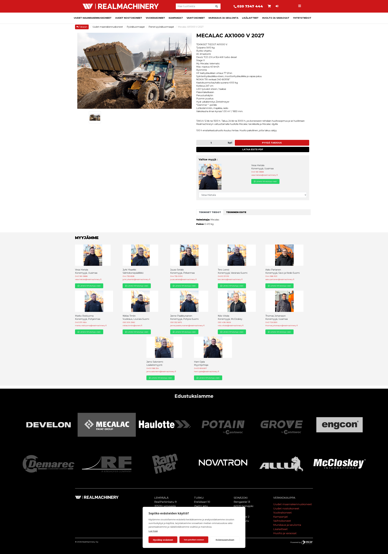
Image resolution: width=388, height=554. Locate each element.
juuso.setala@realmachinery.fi (183, 279)
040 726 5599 (271, 322)
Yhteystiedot (302, 18)
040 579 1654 (81, 322)
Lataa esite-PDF (252, 149)
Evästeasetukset (225, 539)
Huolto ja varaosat (275, 18)
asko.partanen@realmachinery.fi (279, 279)
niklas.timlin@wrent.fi (132, 325)
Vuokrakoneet (155, 18)
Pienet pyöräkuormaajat (162, 26)
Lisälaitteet (250, 18)
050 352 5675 (176, 322)
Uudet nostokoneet (128, 18)
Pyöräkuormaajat (136, 26)
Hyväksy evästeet (163, 539)
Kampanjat (176, 18)
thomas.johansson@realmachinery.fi (281, 325)
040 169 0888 (257, 172)
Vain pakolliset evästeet (194, 540)
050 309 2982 (129, 322)
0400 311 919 (223, 276)
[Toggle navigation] (300, 6)
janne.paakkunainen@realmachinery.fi (187, 325)
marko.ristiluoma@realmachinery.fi (91, 325)
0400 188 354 (152, 368)
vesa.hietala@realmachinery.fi (264, 175)
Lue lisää (153, 530)
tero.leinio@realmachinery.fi (230, 279)
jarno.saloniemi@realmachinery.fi (161, 371)
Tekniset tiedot (210, 212)
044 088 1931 (271, 276)
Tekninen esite (236, 212)
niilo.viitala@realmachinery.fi (230, 325)
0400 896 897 (200, 368)
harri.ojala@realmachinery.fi (206, 371)
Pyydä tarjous (272, 142)
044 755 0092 (176, 276)
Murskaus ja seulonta (223, 18)
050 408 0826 (224, 322)
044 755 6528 (128, 276)
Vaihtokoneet (196, 18)
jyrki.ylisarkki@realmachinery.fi (136, 279)
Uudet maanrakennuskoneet (93, 18)
